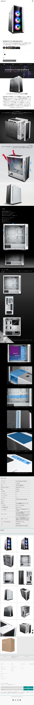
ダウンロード (26, 656)
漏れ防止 (2, 676)
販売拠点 (12, 670)
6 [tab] (20, 35)
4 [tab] (17, 35)
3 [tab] (16, 35)
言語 (28, 689)
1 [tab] (13, 35)
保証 (1, 671)
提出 (28, 687)
